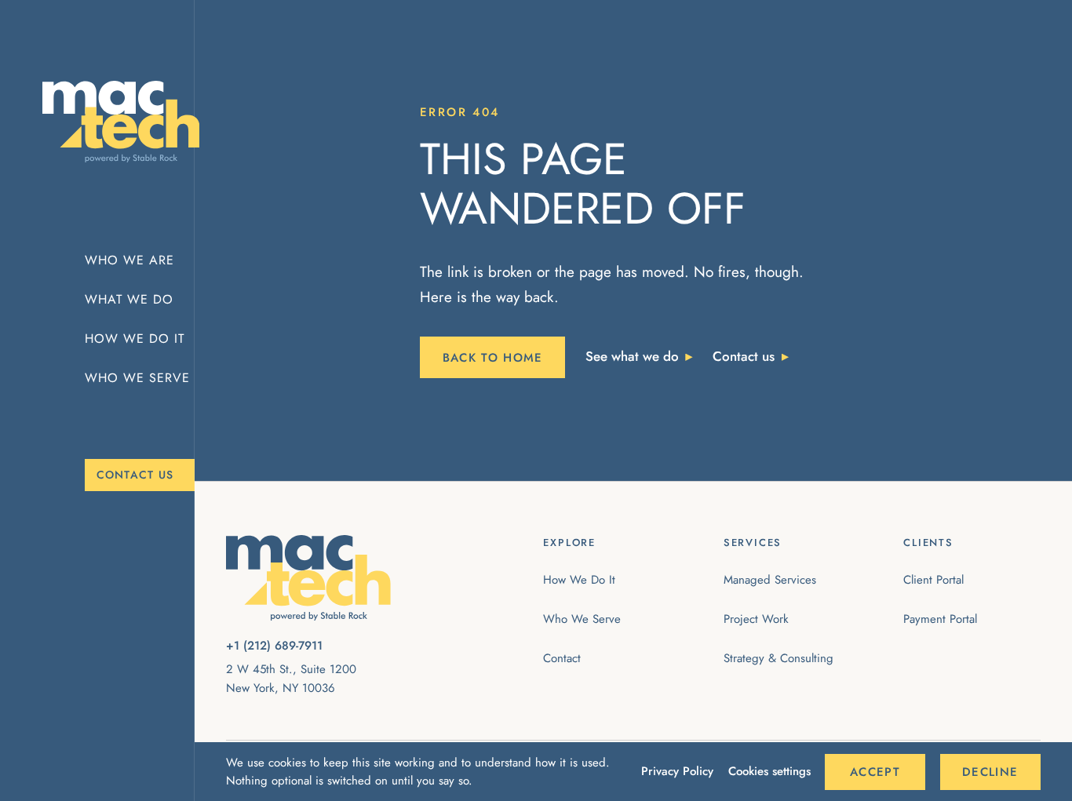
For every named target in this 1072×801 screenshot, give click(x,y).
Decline (990, 772)
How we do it (134, 339)
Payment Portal (940, 619)
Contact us (135, 474)
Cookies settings (769, 771)
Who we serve (137, 378)
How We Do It (579, 579)
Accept (875, 772)
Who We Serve (582, 619)
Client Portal (933, 579)
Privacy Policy (677, 771)
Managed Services (770, 579)
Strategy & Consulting (778, 658)
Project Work (756, 619)
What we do (129, 299)
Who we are (129, 260)
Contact (562, 658)
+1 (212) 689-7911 (274, 645)
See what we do (632, 356)
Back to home (493, 357)
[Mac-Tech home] (110, 122)
